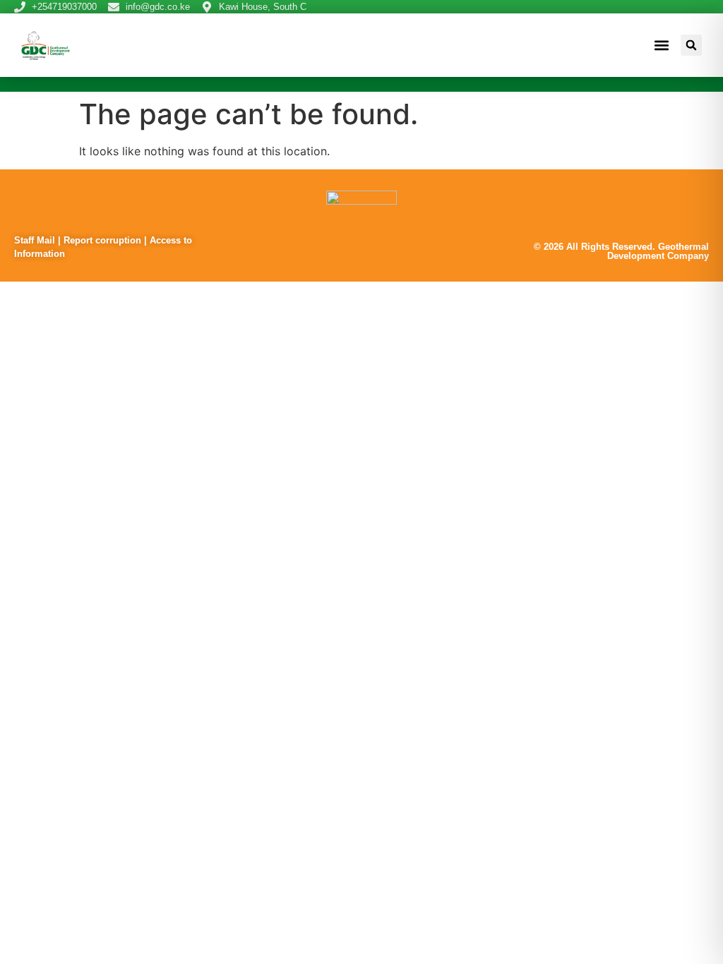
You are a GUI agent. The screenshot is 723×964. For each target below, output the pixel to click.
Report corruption (104, 240)
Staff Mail (36, 240)
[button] (662, 45)
